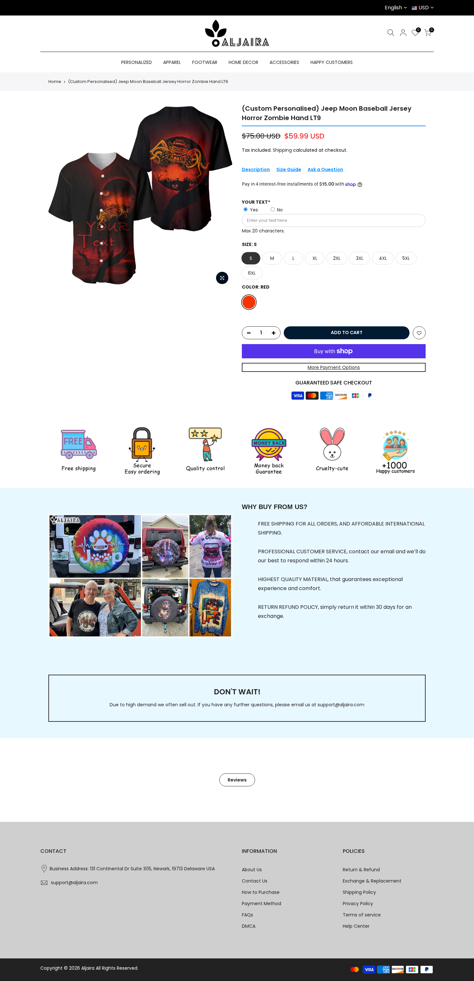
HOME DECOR (243, 62)
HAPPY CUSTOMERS (332, 62)
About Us (252, 869)
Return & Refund (361, 869)
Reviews (237, 780)
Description (256, 169)
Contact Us (254, 881)
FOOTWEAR (204, 62)
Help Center (356, 926)
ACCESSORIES (284, 62)
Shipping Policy (359, 892)
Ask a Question (325, 169)
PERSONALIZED (136, 62)
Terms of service (362, 915)
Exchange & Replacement (372, 881)
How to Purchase (261, 892)
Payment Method (261, 903)
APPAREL (172, 62)
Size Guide (288, 169)
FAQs (247, 915)
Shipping (282, 150)
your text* (256, 202)
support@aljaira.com (341, 704)
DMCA (248, 926)
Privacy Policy (358, 903)
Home (54, 82)
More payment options (334, 367)
